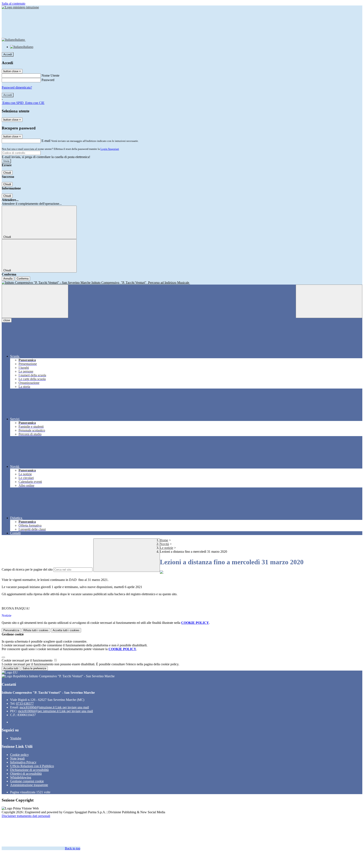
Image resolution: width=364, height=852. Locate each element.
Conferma (22, 278)
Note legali (17, 758)
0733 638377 (25, 703)
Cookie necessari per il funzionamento (27, 660)
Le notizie (166, 548)
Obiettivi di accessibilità (26, 773)
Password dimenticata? (17, 87)
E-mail (45, 140)
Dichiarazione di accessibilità (29, 770)
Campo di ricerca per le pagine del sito (27, 569)
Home (164, 540)
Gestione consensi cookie (27, 781)
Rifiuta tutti (35, 630)
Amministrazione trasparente (29, 785)
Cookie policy (19, 754)
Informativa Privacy (23, 762)
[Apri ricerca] (329, 301)
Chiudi (7, 172)
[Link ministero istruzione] (20, 7)
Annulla (7, 278)
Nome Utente (50, 75)
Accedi (7, 54)
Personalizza (11, 630)
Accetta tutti (66, 630)
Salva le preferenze (34, 668)
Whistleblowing (20, 777)
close (6, 320)
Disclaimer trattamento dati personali (26, 816)
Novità (164, 544)
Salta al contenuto (13, 3)
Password (47, 80)
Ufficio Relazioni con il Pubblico (32, 766)
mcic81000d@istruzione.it (54, 707)
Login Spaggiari (109, 148)
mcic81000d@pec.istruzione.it (55, 711)
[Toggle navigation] (35, 301)
